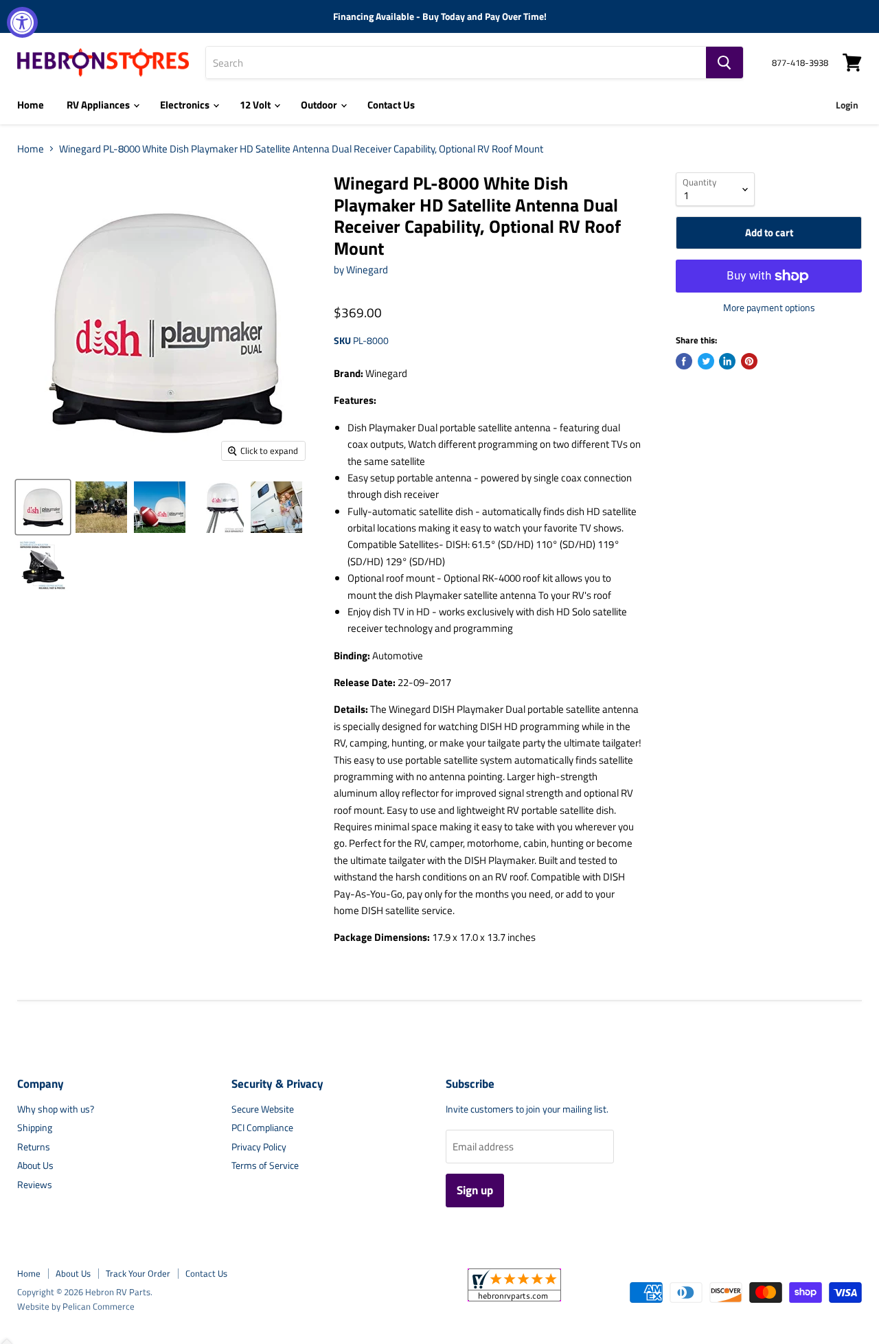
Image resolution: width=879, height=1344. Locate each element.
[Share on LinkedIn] (727, 361)
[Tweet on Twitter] (706, 361)
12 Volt (256, 105)
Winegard (367, 269)
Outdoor (320, 105)
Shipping (34, 1127)
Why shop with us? (55, 1109)
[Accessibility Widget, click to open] (22, 22)
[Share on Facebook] (684, 361)
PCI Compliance (262, 1127)
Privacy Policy (258, 1146)
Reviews (34, 1184)
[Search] (724, 62)
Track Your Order (138, 1273)
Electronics (186, 105)
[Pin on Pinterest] (749, 361)
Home (30, 105)
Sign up (475, 1190)
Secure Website (262, 1109)
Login (847, 105)
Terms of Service (265, 1165)
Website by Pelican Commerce (76, 1306)
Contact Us (391, 105)
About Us (35, 1165)
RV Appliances (99, 105)
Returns (33, 1146)
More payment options (769, 307)
